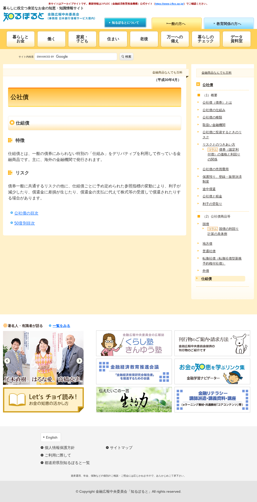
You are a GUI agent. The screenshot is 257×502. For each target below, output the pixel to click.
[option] (16, 358)
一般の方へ (176, 24)
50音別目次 (24, 223)
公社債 (208, 85)
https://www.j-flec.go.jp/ (169, 3)
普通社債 (209, 251)
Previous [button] (7, 361)
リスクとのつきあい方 (219, 144)
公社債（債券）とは (217, 102)
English (51, 437)
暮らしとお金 (21, 39)
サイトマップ (121, 447)
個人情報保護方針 (60, 447)
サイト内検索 (26, 56)
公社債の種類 (212, 117)
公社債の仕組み (214, 110)
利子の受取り (212, 204)
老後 (144, 39)
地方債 (207, 243)
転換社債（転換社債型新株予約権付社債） (222, 261)
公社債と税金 (212, 196)
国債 (206, 224)
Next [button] (79, 361)
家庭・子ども (82, 39)
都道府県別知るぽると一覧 (67, 463)
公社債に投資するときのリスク (222, 134)
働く (51, 39)
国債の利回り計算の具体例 (223, 231)
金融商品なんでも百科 (217, 72)
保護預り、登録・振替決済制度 (222, 179)
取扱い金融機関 (214, 125)
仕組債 (206, 279)
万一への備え (175, 39)
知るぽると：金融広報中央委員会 (49, 17)
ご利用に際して (58, 455)
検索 (128, 56)
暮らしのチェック (206, 39)
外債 (206, 271)
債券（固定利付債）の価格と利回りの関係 (224, 154)
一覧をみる (61, 326)
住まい (113, 39)
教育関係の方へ (229, 24)
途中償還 (209, 189)
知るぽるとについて (125, 22)
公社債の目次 (26, 213)
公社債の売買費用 (216, 169)
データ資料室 (237, 39)
